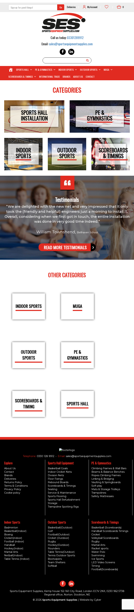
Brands (66, 76)
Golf (50, 531)
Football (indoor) (14, 541)
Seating (52, 489)
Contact (90, 76)
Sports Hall (22, 69)
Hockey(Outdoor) (58, 545)
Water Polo (98, 551)
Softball (52, 565)
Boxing (8, 534)
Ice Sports (97, 558)
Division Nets (56, 475)
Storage (52, 503)
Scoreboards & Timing (28, 403)
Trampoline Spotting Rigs (63, 506)
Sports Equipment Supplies (59, 599)
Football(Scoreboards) (104, 569)
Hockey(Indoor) (13, 548)
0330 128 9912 (45, 456)
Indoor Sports (66, 69)
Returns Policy (13, 482)
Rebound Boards (58, 482)
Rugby (52, 541)
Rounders (54, 548)
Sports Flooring (57, 496)
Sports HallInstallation (34, 115)
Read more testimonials (65, 247)
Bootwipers (55, 558)
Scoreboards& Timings (113, 153)
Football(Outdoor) (58, 534)
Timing (95, 565)
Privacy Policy (12, 489)
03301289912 (75, 37)
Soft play (96, 485)
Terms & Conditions (16, 485)
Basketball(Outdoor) (60, 527)
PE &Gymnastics (99, 115)
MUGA (106, 69)
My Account (92, 7)
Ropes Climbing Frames (106, 475)
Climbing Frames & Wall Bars (108, 468)
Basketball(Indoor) (15, 531)
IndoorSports (23, 153)
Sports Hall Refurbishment (64, 499)
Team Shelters (56, 562)
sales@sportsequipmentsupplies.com (71, 44)
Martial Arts (11, 551)
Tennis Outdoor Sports (61, 555)
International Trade (49, 76)
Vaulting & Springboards (106, 482)
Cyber (97, 599)
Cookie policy (12, 492)
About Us (78, 76)
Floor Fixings (55, 478)
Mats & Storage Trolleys (105, 489)
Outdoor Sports (88, 69)
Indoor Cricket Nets (60, 471)
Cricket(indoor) (13, 538)
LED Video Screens (103, 562)
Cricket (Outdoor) (58, 538)
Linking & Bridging (102, 478)
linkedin (71, 52)
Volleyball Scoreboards (104, 538)
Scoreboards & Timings (20, 76)
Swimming (98, 555)
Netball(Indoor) (13, 555)
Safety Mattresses (102, 496)
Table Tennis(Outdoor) (61, 551)
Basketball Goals (58, 468)
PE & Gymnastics (43, 69)
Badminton (11, 527)
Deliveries (71, 7)
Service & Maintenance (62, 492)
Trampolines (98, 492)
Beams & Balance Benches (108, 471)
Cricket (95, 534)
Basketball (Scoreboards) (106, 527)
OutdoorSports (67, 153)
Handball (9, 545)
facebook (63, 52)
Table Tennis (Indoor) (16, 558)
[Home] (11, 69)
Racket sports (99, 548)
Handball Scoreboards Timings (109, 531)
